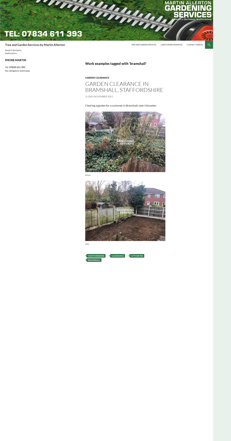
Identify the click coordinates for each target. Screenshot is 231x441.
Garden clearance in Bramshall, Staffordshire (124, 86)
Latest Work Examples (171, 45)
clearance (118, 256)
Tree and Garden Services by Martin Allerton (35, 45)
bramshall (94, 260)
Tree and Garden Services (143, 45)
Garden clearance (97, 77)
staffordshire (96, 256)
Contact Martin (195, 45)
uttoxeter (137, 256)
